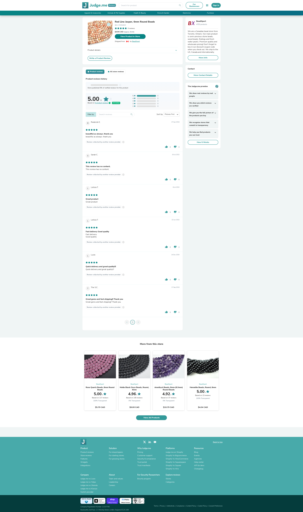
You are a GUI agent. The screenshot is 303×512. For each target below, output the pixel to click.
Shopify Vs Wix (172, 469)
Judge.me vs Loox (87, 479)
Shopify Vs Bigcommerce (176, 455)
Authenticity (171, 506)
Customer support (144, 455)
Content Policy (191, 506)
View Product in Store (130, 36)
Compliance (180, 506)
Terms (156, 506)
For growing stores (117, 459)
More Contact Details (203, 75)
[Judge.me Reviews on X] (144, 442)
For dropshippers (116, 452)
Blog (196, 452)
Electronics (187, 13)
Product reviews (87, 452)
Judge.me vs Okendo (89, 485)
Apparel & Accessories (92, 13)
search (180, 5)
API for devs (199, 465)
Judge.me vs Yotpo (88, 482)
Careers (112, 485)
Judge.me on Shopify (174, 452)
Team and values (116, 479)
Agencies (198, 459)
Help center (199, 462)
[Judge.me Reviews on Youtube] (155, 442)
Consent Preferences (216, 506)
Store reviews (86, 455)
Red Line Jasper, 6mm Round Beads (135, 22)
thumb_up (166, 146)
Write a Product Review (100, 58)
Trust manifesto (143, 465)
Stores (168, 479)
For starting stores (116, 455)
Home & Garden (163, 13)
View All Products (151, 417)
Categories (170, 482)
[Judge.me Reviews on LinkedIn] (149, 442)
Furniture (210, 13)
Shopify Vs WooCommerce (177, 459)
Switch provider (86, 492)
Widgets (84, 462)
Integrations (85, 465)
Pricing (140, 452)
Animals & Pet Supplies (116, 13)
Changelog (198, 469)
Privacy (162, 506)
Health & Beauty (140, 13)
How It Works (203, 142)
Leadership (113, 482)
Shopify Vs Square (173, 465)
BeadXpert (136, 41)
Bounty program (144, 479)
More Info (203, 57)
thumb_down (175, 146)
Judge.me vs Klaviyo (88, 488)
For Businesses (194, 5)
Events (197, 455)
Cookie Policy (202, 506)
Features (84, 459)
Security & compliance (146, 459)
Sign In (216, 5)
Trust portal (142, 462)
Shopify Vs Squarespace (176, 462)
